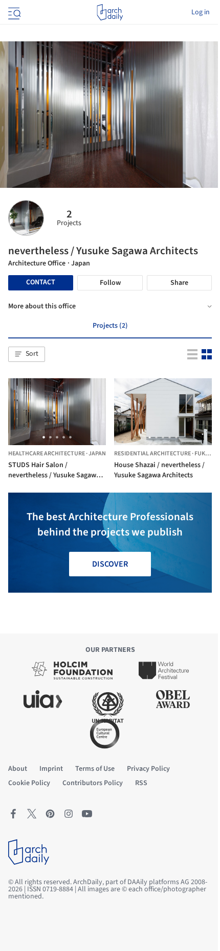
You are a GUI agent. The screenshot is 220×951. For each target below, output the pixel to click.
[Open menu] (13, 12)
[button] (26, 354)
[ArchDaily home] (110, 12)
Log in (200, 12)
